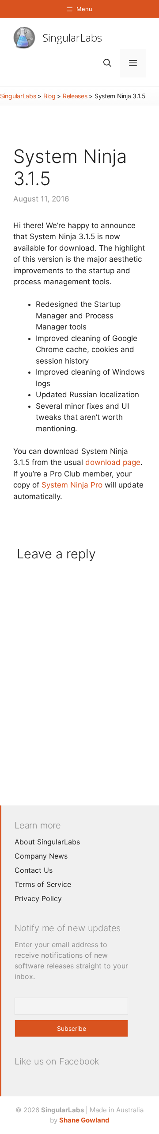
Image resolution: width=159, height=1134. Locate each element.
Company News (41, 855)
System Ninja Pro (72, 484)
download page (112, 462)
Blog (49, 96)
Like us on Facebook (57, 1061)
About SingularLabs (47, 841)
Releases (75, 96)
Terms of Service (43, 884)
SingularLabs (72, 37)
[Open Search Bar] (107, 63)
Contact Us (34, 870)
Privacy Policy (38, 898)
